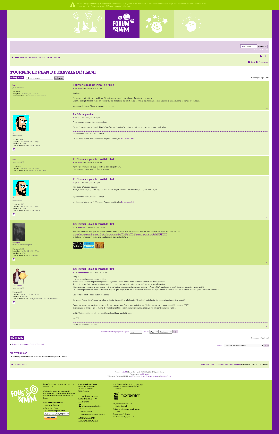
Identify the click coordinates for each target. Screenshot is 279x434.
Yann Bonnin (83, 272)
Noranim (118, 388)
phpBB (124, 372)
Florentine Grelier (166, 376)
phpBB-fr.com (144, 374)
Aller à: (220, 345)
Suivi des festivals (86, 411)
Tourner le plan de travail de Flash (53, 72)
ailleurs (202, 3)
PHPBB (117, 411)
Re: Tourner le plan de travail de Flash (93, 159)
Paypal (56, 408)
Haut (267, 108)
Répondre (13, 77)
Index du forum (21, 57)
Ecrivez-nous (84, 401)
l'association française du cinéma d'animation (128, 385)
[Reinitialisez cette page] (122, 24)
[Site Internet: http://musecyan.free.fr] (13, 259)
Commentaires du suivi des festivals (92, 414)
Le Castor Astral (127, 138)
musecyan (81, 227)
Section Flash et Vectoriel (49, 57)
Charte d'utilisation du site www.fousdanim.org (88, 397)
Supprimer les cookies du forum (228, 364)
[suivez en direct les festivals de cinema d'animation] (157, 24)
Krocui (143, 376)
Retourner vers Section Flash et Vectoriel (28, 344)
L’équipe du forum (207, 364)
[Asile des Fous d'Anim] (87, 24)
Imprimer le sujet (260, 56)
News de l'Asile (85, 409)
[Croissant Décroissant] (168, 331)
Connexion (263, 62)
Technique (33, 57)
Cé (133, 417)
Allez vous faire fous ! (52, 405)
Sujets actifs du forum (87, 417)
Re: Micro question (83, 114)
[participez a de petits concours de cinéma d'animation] (191, 24)
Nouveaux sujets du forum (89, 420)
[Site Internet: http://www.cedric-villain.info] (13, 149)
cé (78, 117)
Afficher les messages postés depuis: (115, 331)
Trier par (146, 331)
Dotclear (127, 414)
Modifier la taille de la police (265, 56)
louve (80, 88)
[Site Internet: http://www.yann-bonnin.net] (13, 302)
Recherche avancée (260, 49)
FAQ (253, 62)
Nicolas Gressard (121, 406)
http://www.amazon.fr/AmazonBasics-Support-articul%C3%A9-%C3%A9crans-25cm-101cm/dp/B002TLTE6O (121, 234)
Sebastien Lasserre (152, 376)
